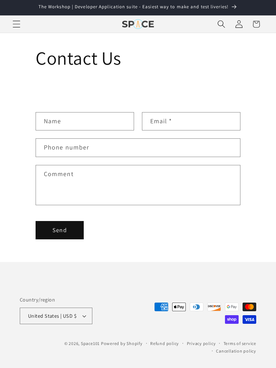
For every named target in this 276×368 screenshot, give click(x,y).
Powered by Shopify (122, 343)
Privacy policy (201, 343)
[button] (16, 24)
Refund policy (164, 343)
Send (59, 230)
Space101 (90, 343)
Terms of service (240, 343)
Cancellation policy (236, 351)
